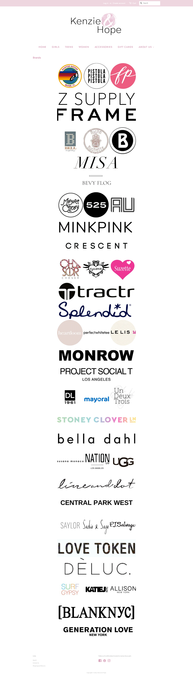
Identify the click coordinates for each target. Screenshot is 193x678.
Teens (69, 47)
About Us (146, 47)
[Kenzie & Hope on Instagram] (109, 661)
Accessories (103, 47)
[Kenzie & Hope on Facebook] (99, 661)
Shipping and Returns (39, 666)
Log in (105, 3)
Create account (119, 3)
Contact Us (36, 663)
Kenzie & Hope (101, 672)
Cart (134, 3)
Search (35, 660)
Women (84, 47)
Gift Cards (125, 47)
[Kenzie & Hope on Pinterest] (104, 661)
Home (42, 47)
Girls (55, 47)
